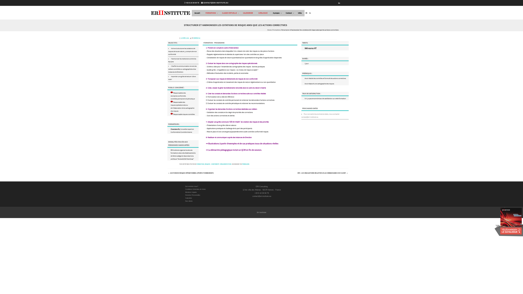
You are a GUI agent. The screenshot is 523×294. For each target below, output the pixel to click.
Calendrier (188, 198)
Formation (276, 30)
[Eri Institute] (171, 18)
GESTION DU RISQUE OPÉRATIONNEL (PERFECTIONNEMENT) (191, 173)
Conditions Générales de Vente (195, 189)
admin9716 (196, 38)
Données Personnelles (192, 195)
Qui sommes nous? (191, 186)
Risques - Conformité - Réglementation (218, 164)
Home (269, 30)
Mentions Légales (191, 192)
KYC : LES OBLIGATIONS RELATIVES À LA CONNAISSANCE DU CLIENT (323, 173)
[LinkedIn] (338, 3)
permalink (245, 164)
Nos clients (189, 201)
